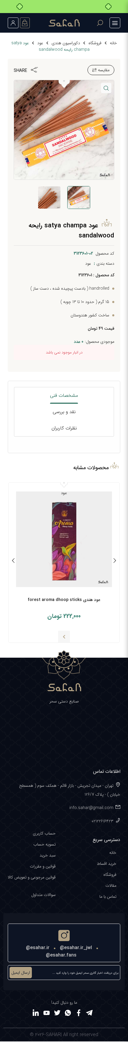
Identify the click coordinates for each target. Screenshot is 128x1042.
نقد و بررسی (64, 411)
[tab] (64, 395)
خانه (113, 43)
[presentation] (114, 561)
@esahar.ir (37, 947)
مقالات (110, 885)
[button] (106, 88)
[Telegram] (89, 1014)
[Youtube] (46, 1014)
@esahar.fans (61, 955)
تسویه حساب (44, 844)
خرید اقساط (106, 863)
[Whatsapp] (68, 1014)
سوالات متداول (43, 895)
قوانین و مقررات (43, 866)
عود (40, 43)
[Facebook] (78, 1014)
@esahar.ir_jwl (76, 947)
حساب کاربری (44, 833)
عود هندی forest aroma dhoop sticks (64, 600)
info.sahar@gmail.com (91, 808)
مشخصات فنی (64, 395)
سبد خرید (48, 855)
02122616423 (102, 821)
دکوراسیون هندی (65, 43)
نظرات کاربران (64, 428)
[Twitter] (57, 1014)
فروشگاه (95, 43)
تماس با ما (107, 896)
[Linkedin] (35, 1014)
